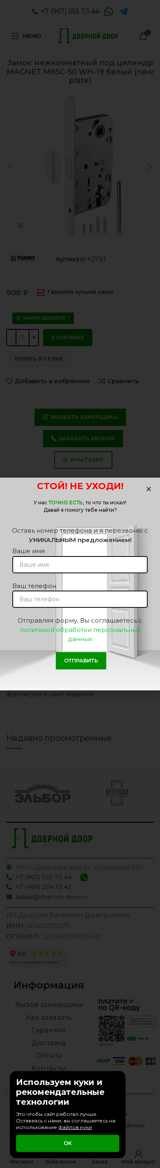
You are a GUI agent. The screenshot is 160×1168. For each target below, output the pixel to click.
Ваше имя (28, 551)
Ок (68, 1143)
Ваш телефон (34, 586)
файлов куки (75, 1127)
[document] (80, 584)
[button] (149, 489)
